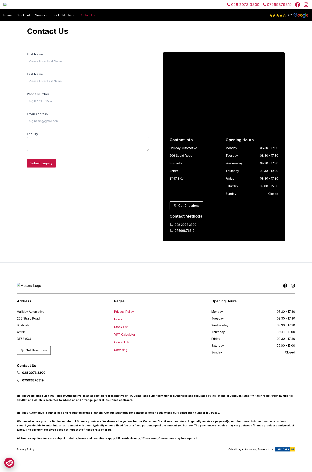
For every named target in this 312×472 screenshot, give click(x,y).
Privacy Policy (124, 311)
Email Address (37, 114)
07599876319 (279, 4)
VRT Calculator (63, 15)
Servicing (41, 15)
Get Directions (189, 205)
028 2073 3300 (245, 4)
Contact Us (87, 15)
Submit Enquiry (41, 163)
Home (7, 15)
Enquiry (32, 134)
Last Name (35, 74)
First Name (35, 54)
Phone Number (38, 94)
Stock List (23, 15)
